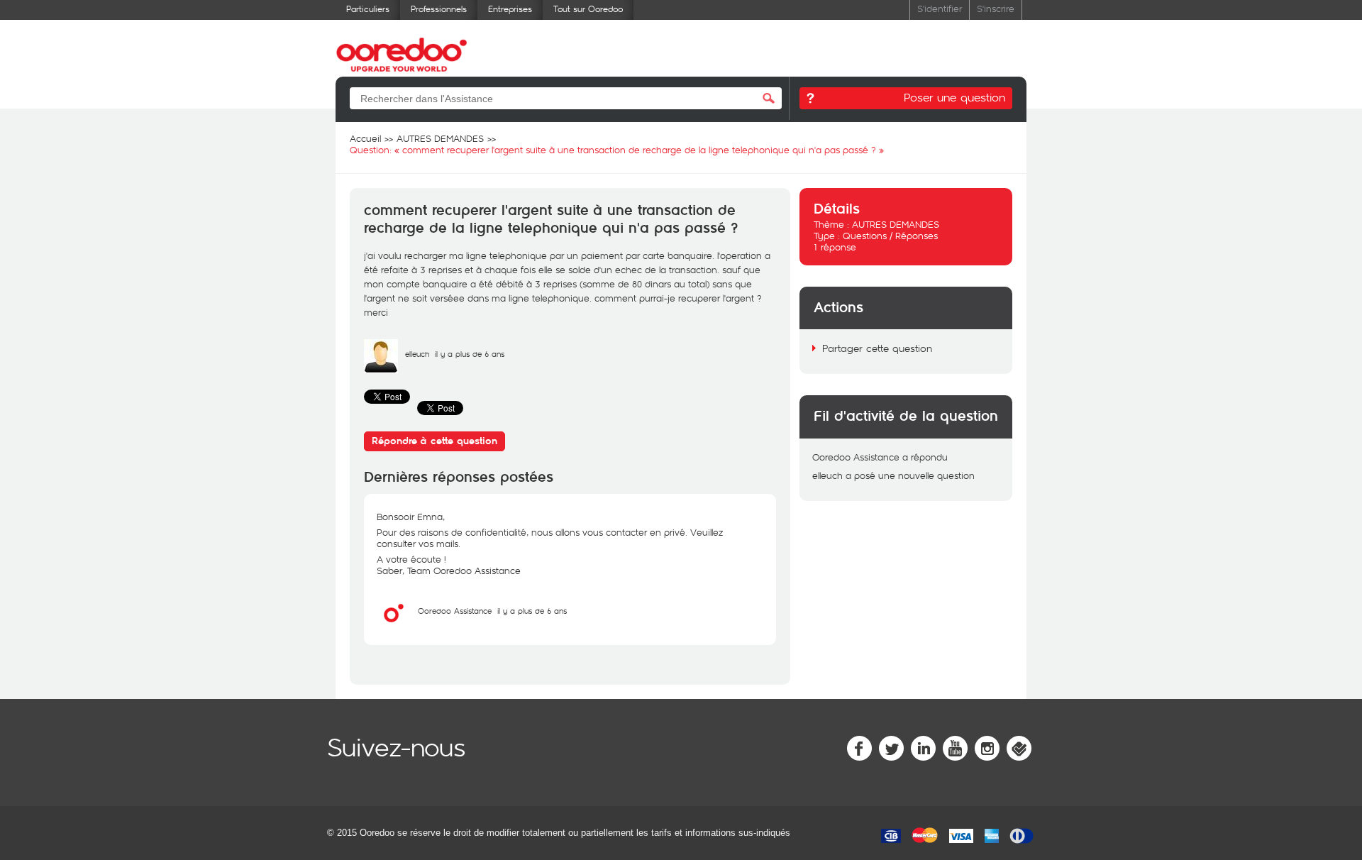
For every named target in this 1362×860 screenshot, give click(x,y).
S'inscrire (995, 8)
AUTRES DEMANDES (895, 224)
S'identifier (939, 8)
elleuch (417, 353)
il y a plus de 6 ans (532, 610)
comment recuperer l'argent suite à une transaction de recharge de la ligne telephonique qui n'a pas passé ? (551, 219)
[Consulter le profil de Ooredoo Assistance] (394, 626)
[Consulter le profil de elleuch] (381, 369)
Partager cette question (877, 348)
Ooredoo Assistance (455, 610)
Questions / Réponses (890, 235)
